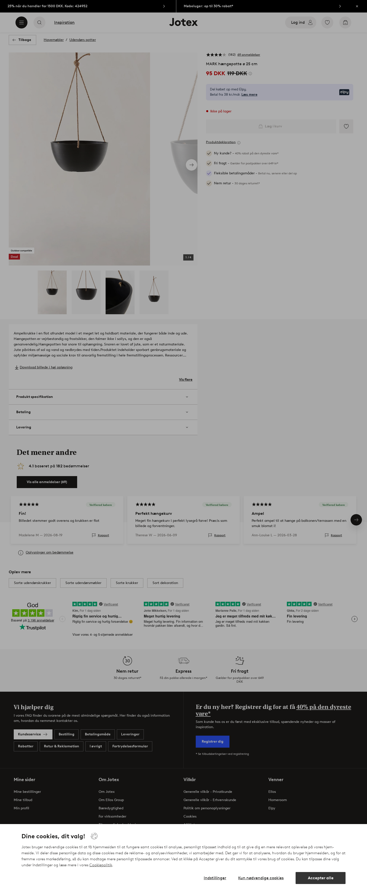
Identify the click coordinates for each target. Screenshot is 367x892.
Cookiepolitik (100, 865)
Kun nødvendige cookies (261, 878)
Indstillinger (215, 878)
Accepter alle (321, 878)
